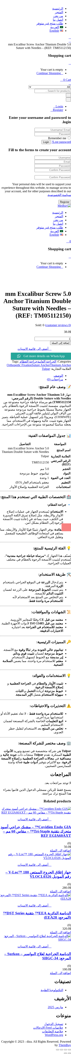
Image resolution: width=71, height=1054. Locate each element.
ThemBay (65, 1045)
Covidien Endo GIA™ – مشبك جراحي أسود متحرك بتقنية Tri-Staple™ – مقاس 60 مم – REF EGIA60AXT (36, 831)
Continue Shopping (48, 73)
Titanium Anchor (60, 365)
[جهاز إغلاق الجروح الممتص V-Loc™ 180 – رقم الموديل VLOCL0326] (35, 858)
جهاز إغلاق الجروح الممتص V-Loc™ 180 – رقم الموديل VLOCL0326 (38, 874)
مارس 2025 (55, 1007)
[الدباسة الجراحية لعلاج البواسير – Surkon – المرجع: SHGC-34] (35, 939)
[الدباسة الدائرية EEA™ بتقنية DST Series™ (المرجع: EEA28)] (35, 898)
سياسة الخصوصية (59, 195)
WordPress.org (54, 1035)
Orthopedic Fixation (19, 365)
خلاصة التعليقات (52, 1031)
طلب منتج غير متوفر (49, 23)
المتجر (59, 12)
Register (58, 110)
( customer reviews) (58, 325)
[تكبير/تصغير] (69, 1049)
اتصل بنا (58, 19)
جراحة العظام (28, 361)
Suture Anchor (41, 365)
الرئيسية (57, 8)
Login (59, 106)
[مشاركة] (61, 1049)
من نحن (58, 16)
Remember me (57, 138)
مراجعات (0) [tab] (55, 379)
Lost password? (61, 142)
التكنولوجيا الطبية (52, 990)
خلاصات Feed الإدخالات (48, 1027)
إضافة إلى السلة (60, 342)
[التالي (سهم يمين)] (65, 1053)
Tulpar (46, 368)
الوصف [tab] (58, 375)
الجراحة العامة (46, 361)
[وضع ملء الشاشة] (65, 1049)
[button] (65, 79)
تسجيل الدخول (53, 1024)
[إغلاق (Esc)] (57, 1049)
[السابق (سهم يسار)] (69, 1053)
